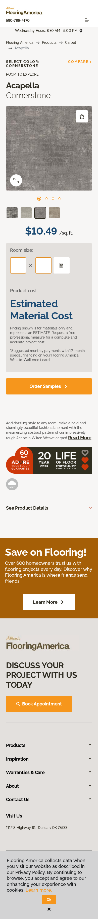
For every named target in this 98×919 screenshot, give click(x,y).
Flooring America (19, 42)
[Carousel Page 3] (53, 198)
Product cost (23, 290)
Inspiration (17, 759)
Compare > (80, 62)
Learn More (45, 602)
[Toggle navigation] (87, 20)
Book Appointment (42, 703)
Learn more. (39, 890)
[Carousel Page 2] (46, 198)
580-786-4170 (18, 20)
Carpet (70, 42)
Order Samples (45, 386)
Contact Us (17, 799)
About (12, 786)
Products (49, 42)
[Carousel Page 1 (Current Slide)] (39, 199)
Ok (49, 899)
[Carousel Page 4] (59, 198)
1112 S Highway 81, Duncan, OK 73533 (36, 828)
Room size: (21, 250)
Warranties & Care (25, 772)
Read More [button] (79, 437)
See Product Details (27, 508)
